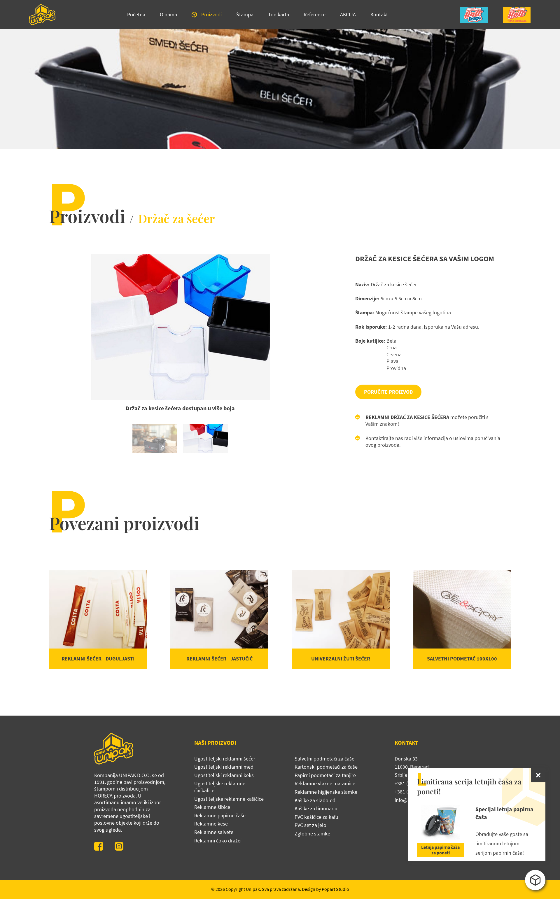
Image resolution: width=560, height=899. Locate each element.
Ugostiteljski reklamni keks (224, 775)
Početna (136, 14)
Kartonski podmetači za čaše (326, 766)
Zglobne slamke (312, 833)
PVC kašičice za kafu (316, 817)
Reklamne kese (211, 823)
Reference (315, 14)
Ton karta (278, 14)
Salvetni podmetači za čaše (324, 758)
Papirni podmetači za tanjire (325, 775)
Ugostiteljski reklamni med (223, 766)
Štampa (244, 14)
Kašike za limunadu (316, 808)
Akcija (348, 14)
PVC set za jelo (310, 825)
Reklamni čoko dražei (218, 840)
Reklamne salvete (213, 832)
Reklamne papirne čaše (220, 815)
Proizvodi (211, 14)
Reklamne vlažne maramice (325, 783)
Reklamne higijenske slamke (326, 791)
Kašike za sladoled (315, 800)
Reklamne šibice (212, 807)
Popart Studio (335, 889)
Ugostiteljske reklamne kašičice (229, 798)
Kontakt (379, 14)
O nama (168, 14)
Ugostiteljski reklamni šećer (224, 758)
